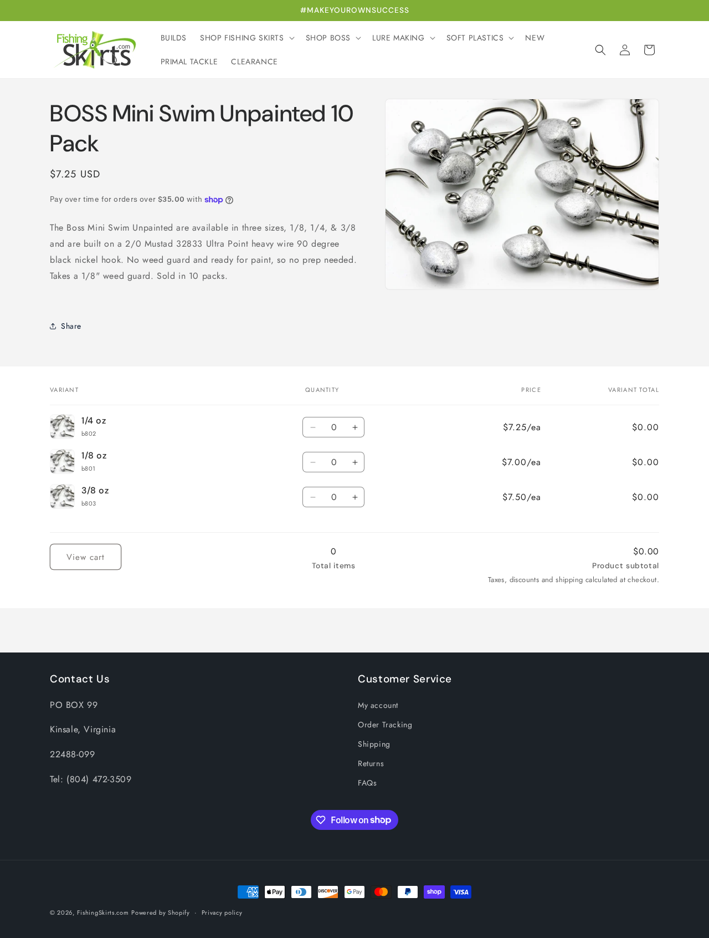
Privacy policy (222, 912)
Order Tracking (385, 724)
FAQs (367, 782)
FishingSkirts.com (103, 912)
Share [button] (71, 326)
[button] (246, 37)
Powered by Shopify (160, 912)
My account (378, 705)
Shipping (374, 744)
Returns (371, 763)
